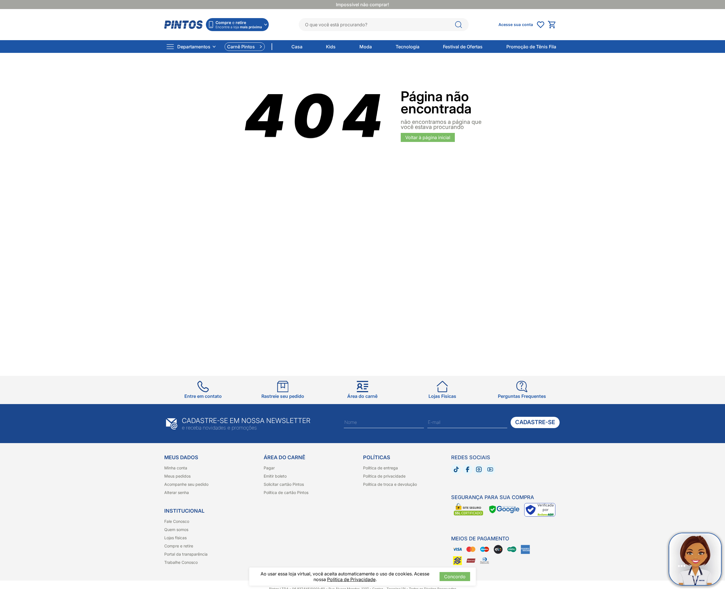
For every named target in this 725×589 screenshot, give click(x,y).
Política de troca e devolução (390, 484)
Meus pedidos (177, 476)
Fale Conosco (176, 521)
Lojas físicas (175, 537)
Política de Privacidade (351, 579)
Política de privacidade (384, 476)
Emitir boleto (275, 476)
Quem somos (176, 529)
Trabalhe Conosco (181, 562)
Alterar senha (176, 492)
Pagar (269, 467)
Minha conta (175, 467)
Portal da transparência (186, 554)
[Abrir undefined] (540, 25)
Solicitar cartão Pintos (284, 484)
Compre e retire (178, 545)
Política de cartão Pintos (286, 492)
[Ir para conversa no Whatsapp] (695, 559)
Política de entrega (380, 467)
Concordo (455, 576)
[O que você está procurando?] (458, 24)
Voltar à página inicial (427, 137)
